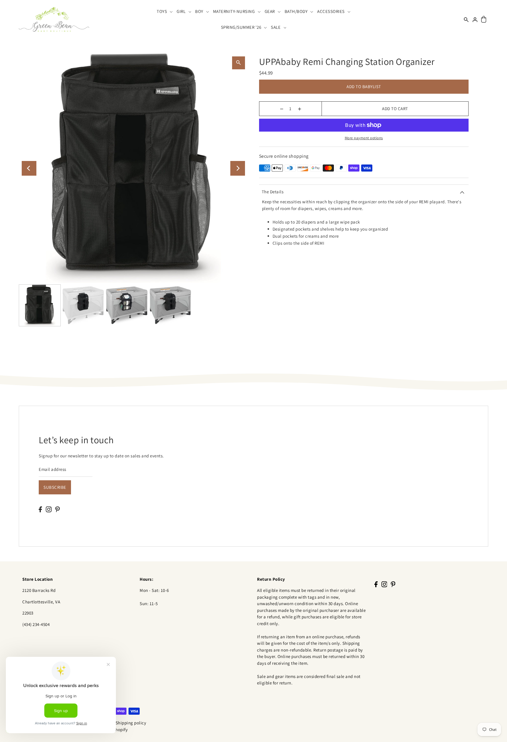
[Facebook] (40, 509)
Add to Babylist (364, 86)
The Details (273, 191)
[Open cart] (483, 19)
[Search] (466, 19)
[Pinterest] (57, 509)
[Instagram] (49, 509)
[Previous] (29, 168)
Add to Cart (395, 108)
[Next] (237, 168)
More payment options (364, 137)
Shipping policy (131, 723)
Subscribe (54, 487)
